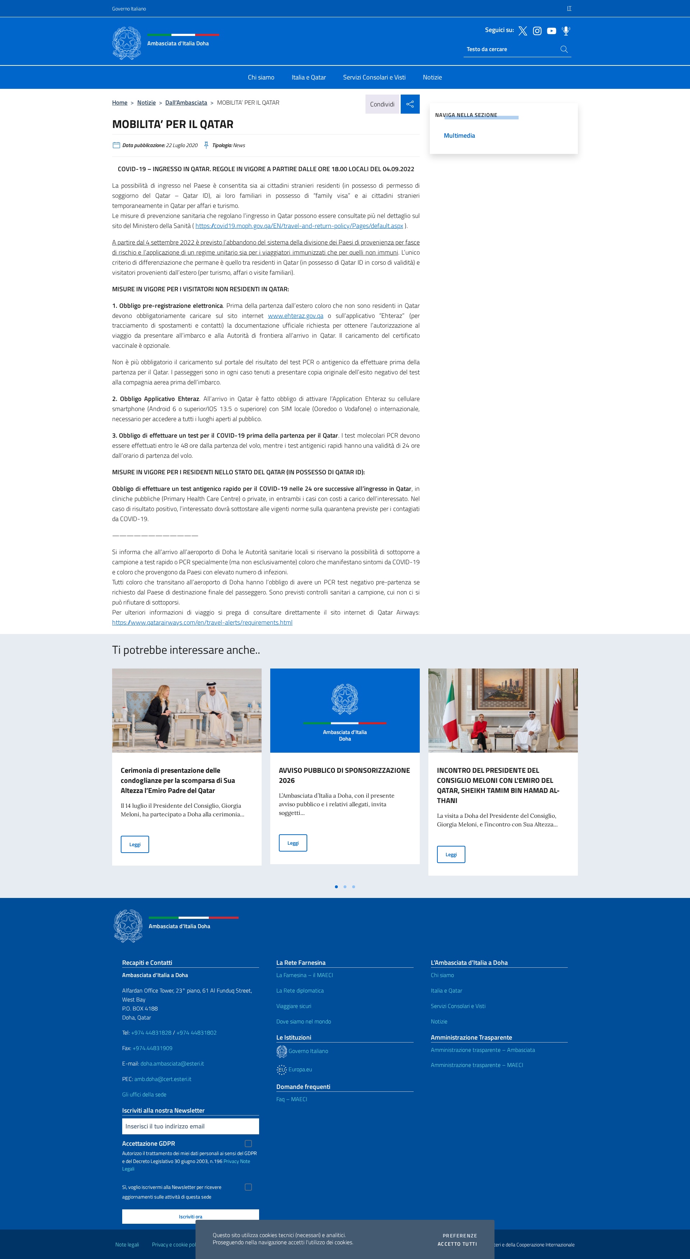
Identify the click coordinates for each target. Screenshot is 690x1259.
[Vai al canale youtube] (550, 30)
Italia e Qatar (446, 990)
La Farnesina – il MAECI (304, 975)
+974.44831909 (152, 1048)
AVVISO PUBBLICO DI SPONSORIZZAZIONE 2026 (344, 775)
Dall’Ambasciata (186, 102)
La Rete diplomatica (300, 990)
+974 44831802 (196, 1032)
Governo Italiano (129, 8)
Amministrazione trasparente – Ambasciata (483, 1049)
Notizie (146, 102)
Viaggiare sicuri (293, 1006)
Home (120, 102)
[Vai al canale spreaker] (564, 30)
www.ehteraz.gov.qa (295, 315)
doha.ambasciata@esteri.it (172, 1063)
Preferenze (460, 1235)
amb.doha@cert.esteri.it (163, 1079)
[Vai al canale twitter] (521, 30)
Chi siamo (442, 975)
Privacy (231, 1161)
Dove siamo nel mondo (303, 1021)
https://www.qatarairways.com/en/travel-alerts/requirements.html (202, 622)
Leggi (139, 844)
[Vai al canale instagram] (535, 30)
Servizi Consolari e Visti (458, 1006)
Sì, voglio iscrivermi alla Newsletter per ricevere (171, 1187)
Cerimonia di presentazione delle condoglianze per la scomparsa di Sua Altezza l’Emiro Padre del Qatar (178, 780)
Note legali (127, 1244)
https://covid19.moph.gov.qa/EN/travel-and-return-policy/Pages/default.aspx (299, 226)
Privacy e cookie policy (177, 1244)
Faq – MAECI (291, 1099)
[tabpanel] (187, 774)
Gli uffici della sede (144, 1094)
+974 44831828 (151, 1032)
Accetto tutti (457, 1243)
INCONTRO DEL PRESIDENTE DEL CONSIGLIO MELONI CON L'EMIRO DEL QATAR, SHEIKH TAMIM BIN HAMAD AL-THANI (498, 785)
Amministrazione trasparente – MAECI (477, 1064)
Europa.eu (299, 1069)
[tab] (336, 886)
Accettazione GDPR (148, 1143)
